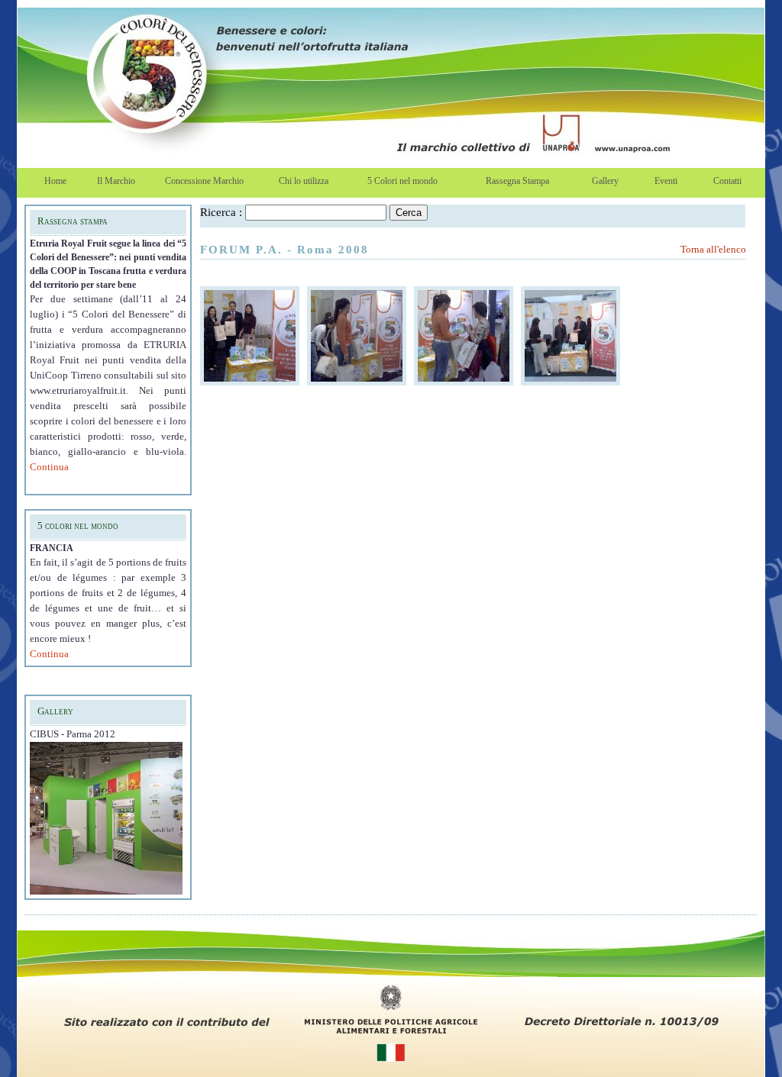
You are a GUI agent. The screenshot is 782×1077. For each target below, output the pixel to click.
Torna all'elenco (713, 249)
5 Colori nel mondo (402, 181)
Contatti (727, 181)
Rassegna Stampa (517, 181)
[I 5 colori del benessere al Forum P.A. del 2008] (249, 381)
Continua (49, 466)
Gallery (605, 181)
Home (55, 181)
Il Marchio (116, 181)
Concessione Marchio (204, 181)
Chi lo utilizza (303, 181)
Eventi (665, 181)
